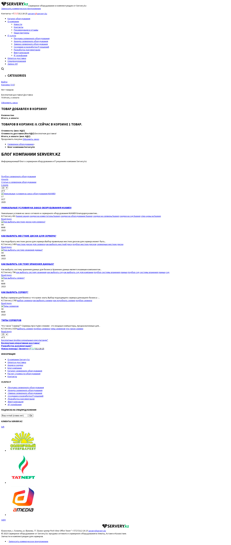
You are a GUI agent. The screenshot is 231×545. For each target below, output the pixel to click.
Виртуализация (15, 401)
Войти (4, 81)
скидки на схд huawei (130, 216)
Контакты (12, 376)
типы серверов (57, 328)
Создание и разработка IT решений (25, 396)
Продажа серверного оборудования (26, 387)
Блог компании (15, 368)
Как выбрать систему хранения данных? (27, 263)
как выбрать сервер (42, 300)
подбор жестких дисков (84, 244)
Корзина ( (7, 84)
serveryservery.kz (37, 13)
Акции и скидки (15, 365)
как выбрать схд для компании (78, 272)
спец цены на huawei (151, 216)
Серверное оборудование (21, 144)
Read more (6, 218)
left (2, 426)
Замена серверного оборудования (25, 393)
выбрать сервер (25, 328)
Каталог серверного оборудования (25, 370)
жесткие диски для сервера (31, 244)
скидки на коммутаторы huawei (44, 216)
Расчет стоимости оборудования (24, 373)
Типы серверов (11, 320)
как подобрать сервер (64, 300)
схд (167, 272)
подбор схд (133, 272)
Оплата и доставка (17, 362)
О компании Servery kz (19, 359)
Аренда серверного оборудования (25, 390)
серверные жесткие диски (110, 244)
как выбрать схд (55, 272)
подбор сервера (84, 300)
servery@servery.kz (97, 530)
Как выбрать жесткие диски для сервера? (28, 235)
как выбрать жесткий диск (59, 244)
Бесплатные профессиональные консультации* (24, 340)
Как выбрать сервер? (14, 292)
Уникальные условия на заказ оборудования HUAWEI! (36, 207)
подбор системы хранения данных (110, 272)
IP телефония (15, 404)
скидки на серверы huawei (106, 216)
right (3, 519)
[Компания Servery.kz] (14, 5)
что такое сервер (74, 328)
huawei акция (22, 216)
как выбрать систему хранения (31, 272)
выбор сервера (24, 300)
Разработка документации (21, 398)
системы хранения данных (152, 272)
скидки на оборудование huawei (76, 216)
